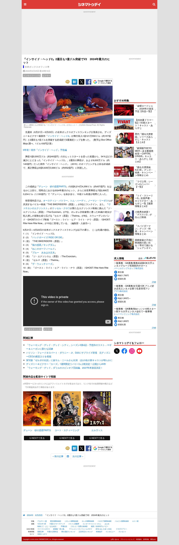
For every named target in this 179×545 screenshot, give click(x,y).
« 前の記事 (58, 456)
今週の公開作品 (52, 531)
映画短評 (99, 531)
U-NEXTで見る (37, 438)
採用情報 (146, 539)
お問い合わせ (115, 539)
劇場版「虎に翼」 (59, 529)
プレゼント (122, 531)
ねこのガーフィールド (43, 248)
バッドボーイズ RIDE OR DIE (47, 237)
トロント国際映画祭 (71, 521)
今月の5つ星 (41, 524)
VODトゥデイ (42, 534)
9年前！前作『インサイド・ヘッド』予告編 (45, 149)
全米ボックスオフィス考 (37, 66)
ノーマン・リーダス (98, 200)
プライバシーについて (128, 539)
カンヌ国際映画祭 (88, 521)
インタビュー (110, 531)
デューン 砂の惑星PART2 (52, 186)
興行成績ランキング (68, 531)
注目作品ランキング (86, 531)
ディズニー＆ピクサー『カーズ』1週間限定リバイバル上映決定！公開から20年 (66, 364)
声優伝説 (64, 526)
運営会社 (153, 539)
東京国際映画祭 (55, 521)
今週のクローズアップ (57, 524)
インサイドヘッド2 (31, 75)
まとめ (107, 524)
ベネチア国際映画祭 (104, 521)
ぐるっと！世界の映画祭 (79, 526)
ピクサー (46, 75)
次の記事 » (77, 456)
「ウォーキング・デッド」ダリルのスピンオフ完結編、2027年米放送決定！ (64, 367)
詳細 (154, 282)
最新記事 (40, 531)
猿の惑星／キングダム (43, 244)
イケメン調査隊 (73, 524)
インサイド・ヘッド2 (58, 136)
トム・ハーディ (78, 200)
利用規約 (139, 539)
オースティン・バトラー (55, 200)
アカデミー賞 (42, 521)
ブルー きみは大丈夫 (43, 252)
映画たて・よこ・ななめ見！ (47, 526)
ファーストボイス (43, 529)
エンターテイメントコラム (92, 524)
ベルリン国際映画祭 (122, 521)
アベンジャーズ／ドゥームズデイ (80, 529)
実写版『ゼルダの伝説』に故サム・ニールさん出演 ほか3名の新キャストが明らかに (69, 360)
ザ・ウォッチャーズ (42, 263)
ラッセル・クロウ (61, 208)
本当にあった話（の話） (104, 529)
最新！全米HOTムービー (99, 526)
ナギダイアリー (121, 529)
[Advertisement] (89, 33)
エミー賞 (135, 521)
